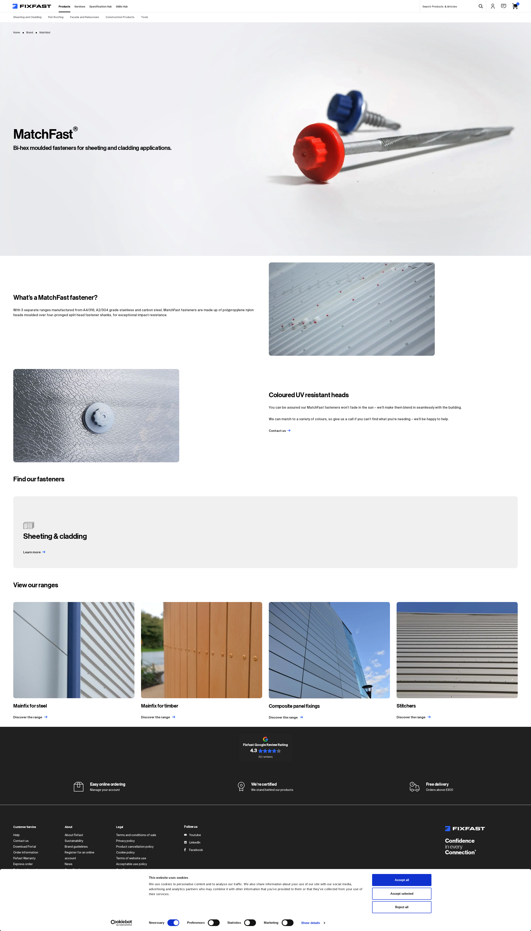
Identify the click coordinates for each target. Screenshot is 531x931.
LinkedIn (194, 842)
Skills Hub (122, 7)
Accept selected (401, 893)
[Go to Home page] (32, 6)
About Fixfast (74, 835)
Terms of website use (131, 858)
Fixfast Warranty (24, 858)
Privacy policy (125, 841)
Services (79, 7)
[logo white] (481, 828)
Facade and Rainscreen (84, 17)
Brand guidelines (76, 846)
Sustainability (74, 841)
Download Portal (24, 846)
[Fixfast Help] (503, 6)
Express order (23, 864)
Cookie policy (125, 852)
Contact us (21, 841)
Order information (25, 852)
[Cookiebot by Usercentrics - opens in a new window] (121, 923)
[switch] (214, 922)
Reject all (401, 907)
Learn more (32, 552)
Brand (29, 32)
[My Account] (492, 6)
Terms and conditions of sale (136, 835)
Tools (144, 17)
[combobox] (453, 6)
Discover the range (28, 717)
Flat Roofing (55, 17)
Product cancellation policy (134, 846)
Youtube (195, 835)
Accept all (402, 880)
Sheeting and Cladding (27, 17)
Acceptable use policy (131, 864)
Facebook (196, 850)
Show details (310, 923)
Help (16, 835)
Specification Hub (100, 7)
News (68, 864)
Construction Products (120, 17)
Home (16, 32)
